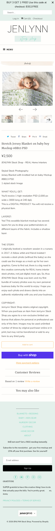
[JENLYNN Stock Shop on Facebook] (16, 477)
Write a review (32, 381)
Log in (16, 18)
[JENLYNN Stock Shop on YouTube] (22, 477)
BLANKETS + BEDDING (27, 413)
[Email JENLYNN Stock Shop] (39, 477)
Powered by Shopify (40, 521)
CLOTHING (28, 426)
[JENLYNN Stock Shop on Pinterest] (27, 477)
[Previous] (20, 109)
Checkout (37, 18)
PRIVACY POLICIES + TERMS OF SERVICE (22, 500)
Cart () (27, 18)
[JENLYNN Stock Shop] (27, 33)
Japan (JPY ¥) (26, 513)
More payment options (27, 362)
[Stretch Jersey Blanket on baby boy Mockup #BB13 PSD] (27, 89)
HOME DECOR (27, 431)
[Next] (34, 109)
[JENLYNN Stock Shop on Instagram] (33, 477)
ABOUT (27, 435)
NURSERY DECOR (27, 422)
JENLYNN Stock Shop (22, 521)
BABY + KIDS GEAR (27, 418)
